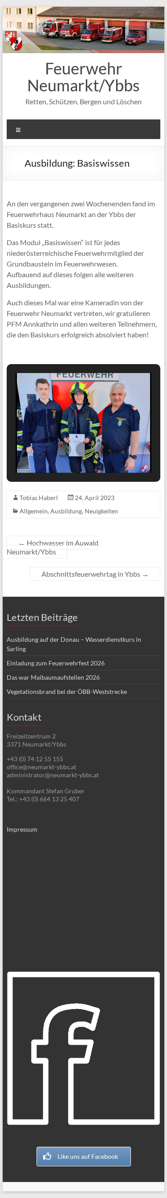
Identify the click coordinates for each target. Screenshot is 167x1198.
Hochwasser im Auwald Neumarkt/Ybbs (52, 547)
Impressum (22, 829)
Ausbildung (66, 511)
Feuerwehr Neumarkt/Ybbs (83, 76)
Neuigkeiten (101, 511)
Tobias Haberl (39, 497)
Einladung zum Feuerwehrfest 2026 (56, 663)
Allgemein (34, 511)
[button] (63, 450)
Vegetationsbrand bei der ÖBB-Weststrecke (67, 691)
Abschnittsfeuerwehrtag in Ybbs (95, 574)
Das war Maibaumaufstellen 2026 (53, 677)
